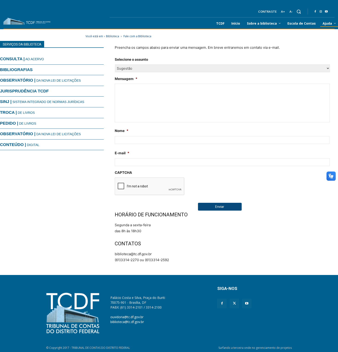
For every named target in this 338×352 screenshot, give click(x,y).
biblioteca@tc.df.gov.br (127, 322)
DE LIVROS (17, 112)
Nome (121, 131)
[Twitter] (234, 303)
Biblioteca (112, 36)
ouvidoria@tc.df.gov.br (126, 317)
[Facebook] (315, 11)
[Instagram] (321, 11)
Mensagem (126, 79)
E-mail (122, 153)
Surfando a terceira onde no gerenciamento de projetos (255, 348)
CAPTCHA (123, 172)
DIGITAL (19, 144)
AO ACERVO (22, 59)
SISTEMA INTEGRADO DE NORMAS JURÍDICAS (42, 101)
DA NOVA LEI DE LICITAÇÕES (40, 80)
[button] (298, 11)
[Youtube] (326, 11)
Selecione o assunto (131, 59)
